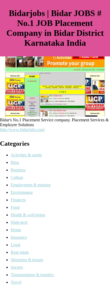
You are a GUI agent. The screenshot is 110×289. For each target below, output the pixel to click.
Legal (15, 244)
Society (17, 267)
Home (16, 230)
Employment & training (30, 185)
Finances (18, 200)
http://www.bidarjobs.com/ (22, 129)
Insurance (19, 237)
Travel (16, 282)
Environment (22, 192)
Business (18, 170)
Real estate (20, 252)
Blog (15, 162)
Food (15, 207)
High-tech (19, 222)
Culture (17, 177)
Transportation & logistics (32, 274)
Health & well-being (28, 215)
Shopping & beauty (27, 259)
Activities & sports (26, 155)
